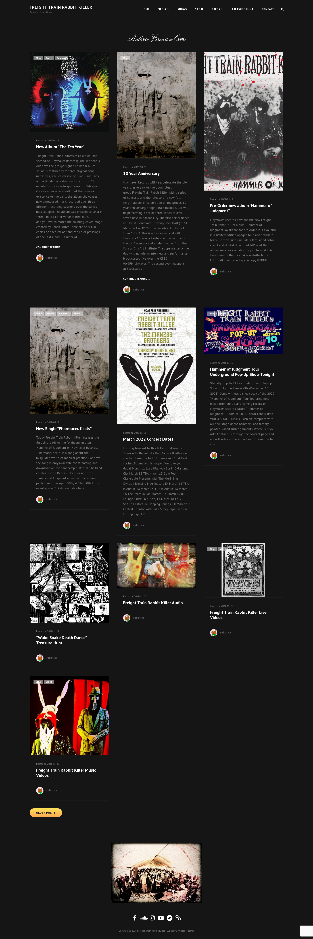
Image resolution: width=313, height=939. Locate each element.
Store (199, 9)
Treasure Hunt (242, 9)
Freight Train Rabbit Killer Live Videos (238, 614)
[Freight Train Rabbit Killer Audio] (156, 565)
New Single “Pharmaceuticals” (64, 428)
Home (146, 9)
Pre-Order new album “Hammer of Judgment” (241, 208)
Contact (268, 9)
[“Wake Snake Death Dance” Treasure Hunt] (69, 583)
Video (223, 549)
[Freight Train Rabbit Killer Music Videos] (69, 715)
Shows (182, 9)
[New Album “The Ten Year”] (69, 92)
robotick (51, 257)
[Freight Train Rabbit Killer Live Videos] (243, 570)
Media (162, 9)
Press (216, 9)
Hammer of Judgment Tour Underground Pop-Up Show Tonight (242, 371)
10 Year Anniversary (141, 173)
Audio (213, 58)
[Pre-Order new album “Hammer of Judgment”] (243, 121)
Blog (38, 58)
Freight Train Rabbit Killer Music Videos (66, 772)
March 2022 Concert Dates (148, 439)
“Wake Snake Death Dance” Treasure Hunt (61, 640)
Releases (61, 58)
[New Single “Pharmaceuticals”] (69, 361)
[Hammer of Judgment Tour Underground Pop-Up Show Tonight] (243, 331)
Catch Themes (186, 930)
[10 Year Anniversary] (156, 105)
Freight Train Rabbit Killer (61, 7)
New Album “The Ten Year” (60, 147)
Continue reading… (49, 247)
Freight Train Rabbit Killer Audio (153, 602)
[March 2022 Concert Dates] (156, 366)
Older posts (46, 812)
